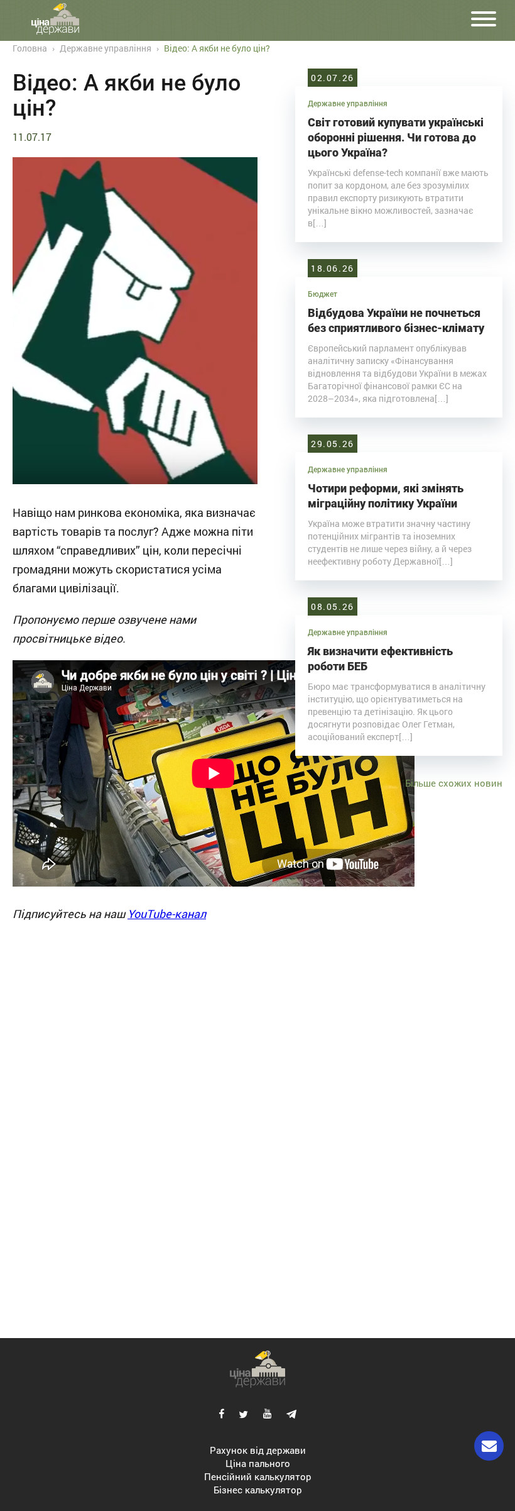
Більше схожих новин (453, 783)
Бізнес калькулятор (258, 1489)
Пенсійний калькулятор (258, 1476)
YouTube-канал (166, 913)
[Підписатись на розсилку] (489, 1446)
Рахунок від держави (258, 1450)
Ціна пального (257, 1463)
